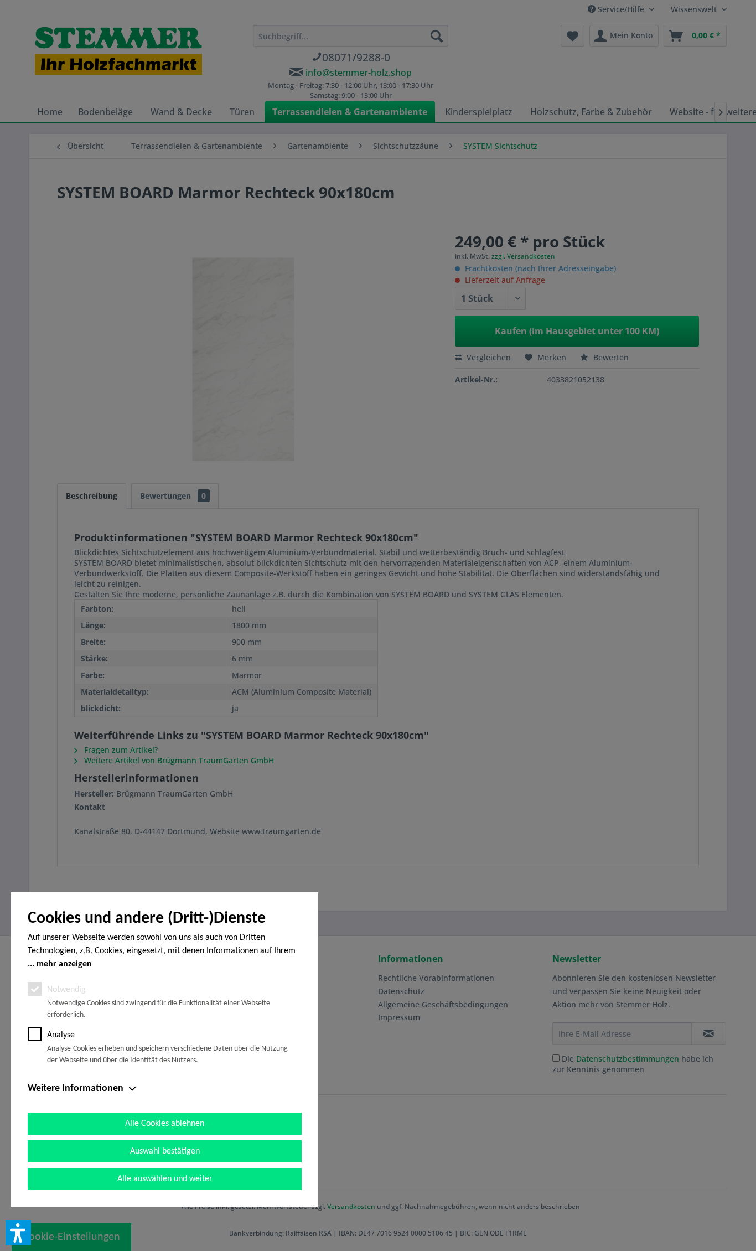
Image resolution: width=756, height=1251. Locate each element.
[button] (18, 1232)
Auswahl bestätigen (165, 1151)
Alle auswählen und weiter (165, 1179)
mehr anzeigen (64, 964)
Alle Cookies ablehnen (164, 1123)
